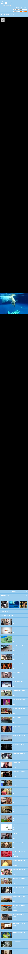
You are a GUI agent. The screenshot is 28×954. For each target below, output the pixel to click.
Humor (14, 907)
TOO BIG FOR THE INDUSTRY (19, 619)
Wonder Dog (5, 595)
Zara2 (14, 874)
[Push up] (12, 591)
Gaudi (14, 934)
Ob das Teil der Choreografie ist (19, 771)
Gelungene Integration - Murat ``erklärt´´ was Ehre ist (19, 708)
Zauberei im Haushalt (17, 833)
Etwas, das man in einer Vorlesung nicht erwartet (19, 923)
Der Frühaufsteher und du (18, 887)
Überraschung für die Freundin (19, 798)
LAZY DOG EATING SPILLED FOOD (19, 807)
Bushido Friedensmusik (18, 681)
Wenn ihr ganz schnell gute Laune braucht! (19, 914)
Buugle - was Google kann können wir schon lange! (19, 628)
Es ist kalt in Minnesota (18, 672)
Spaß (14, 854)
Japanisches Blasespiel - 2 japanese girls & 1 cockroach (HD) (19, 869)
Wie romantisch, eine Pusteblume (19, 843)
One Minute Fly (16, 637)
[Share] (27, 591)
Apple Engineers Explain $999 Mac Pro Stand (19, 699)
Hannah (14, 937)
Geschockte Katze (17, 941)
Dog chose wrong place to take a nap (19, 896)
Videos (8, 15)
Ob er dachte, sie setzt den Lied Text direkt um (18, 664)
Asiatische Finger (17, 762)
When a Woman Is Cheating (19, 654)
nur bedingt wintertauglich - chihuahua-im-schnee (19, 825)
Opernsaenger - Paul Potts (18, 744)
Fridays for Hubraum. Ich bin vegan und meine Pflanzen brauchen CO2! (19, 646)
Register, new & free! (21, 7)
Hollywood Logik (16, 726)
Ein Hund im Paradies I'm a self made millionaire (19, 932)
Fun (14, 15)
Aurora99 (15, 910)
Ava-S (3, 15)
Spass (14, 871)
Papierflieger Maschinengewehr (19, 905)
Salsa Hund (15, 950)
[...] (26, 611)
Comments (4, 611)
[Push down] (16, 591)
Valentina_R (15, 856)
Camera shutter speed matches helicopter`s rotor (19, 735)
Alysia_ (14, 623)
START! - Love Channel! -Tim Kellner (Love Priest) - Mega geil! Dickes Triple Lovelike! (19, 852)
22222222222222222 (17, 717)
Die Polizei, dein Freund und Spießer (19, 860)
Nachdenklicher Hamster (18, 815)
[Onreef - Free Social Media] (7, 3)
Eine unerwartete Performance (19, 878)
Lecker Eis (15, 789)
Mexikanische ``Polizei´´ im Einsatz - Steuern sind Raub (19, 753)
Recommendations (7, 615)
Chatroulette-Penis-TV (18, 780)
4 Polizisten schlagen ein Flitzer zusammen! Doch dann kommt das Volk (19, 690)
